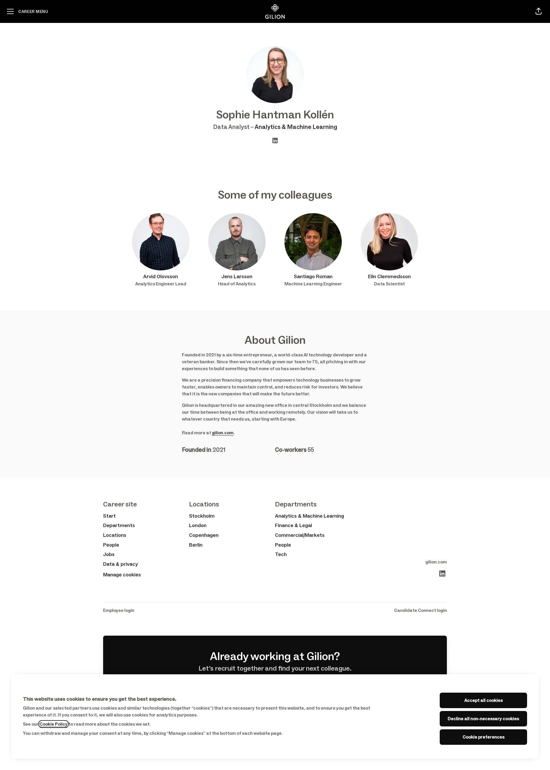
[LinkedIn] (275, 141)
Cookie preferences (483, 737)
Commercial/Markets (300, 535)
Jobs (109, 554)
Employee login (118, 610)
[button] (539, 11)
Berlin (196, 545)
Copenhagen (204, 535)
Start (109, 516)
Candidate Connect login (420, 610)
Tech (281, 554)
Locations (114, 535)
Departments (119, 525)
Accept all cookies (483, 700)
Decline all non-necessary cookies (483, 718)
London (198, 525)
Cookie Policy (54, 724)
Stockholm (202, 516)
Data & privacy (120, 564)
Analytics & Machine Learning (296, 127)
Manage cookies (122, 574)
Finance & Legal (293, 525)
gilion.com (222, 432)
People (111, 545)
